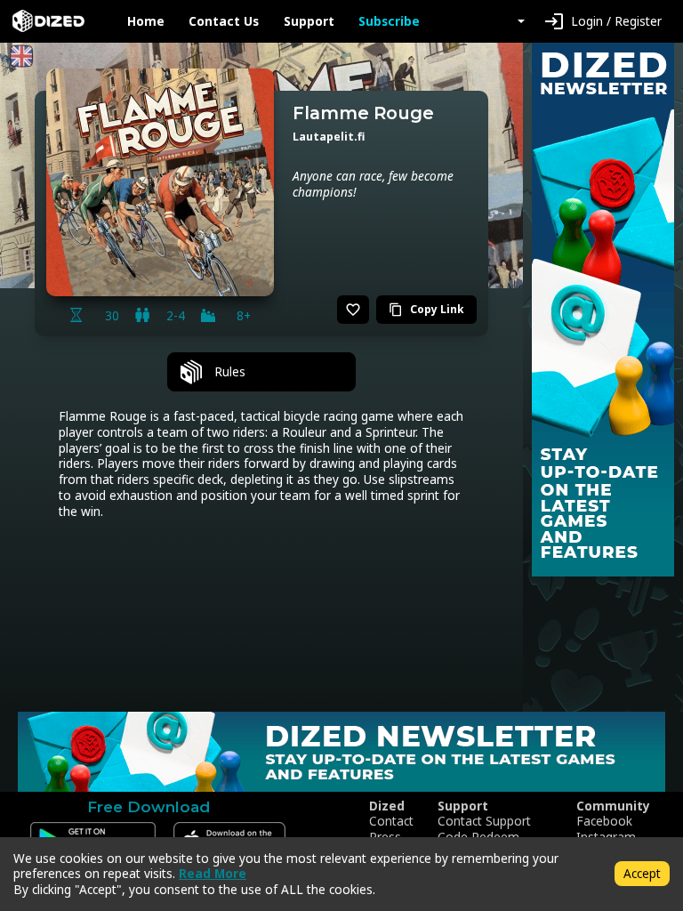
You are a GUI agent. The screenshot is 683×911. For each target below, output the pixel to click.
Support (309, 21)
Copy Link (426, 309)
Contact (391, 821)
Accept (642, 873)
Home (146, 21)
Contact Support (484, 821)
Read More (212, 873)
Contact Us (224, 21)
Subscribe (389, 21)
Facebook (604, 821)
